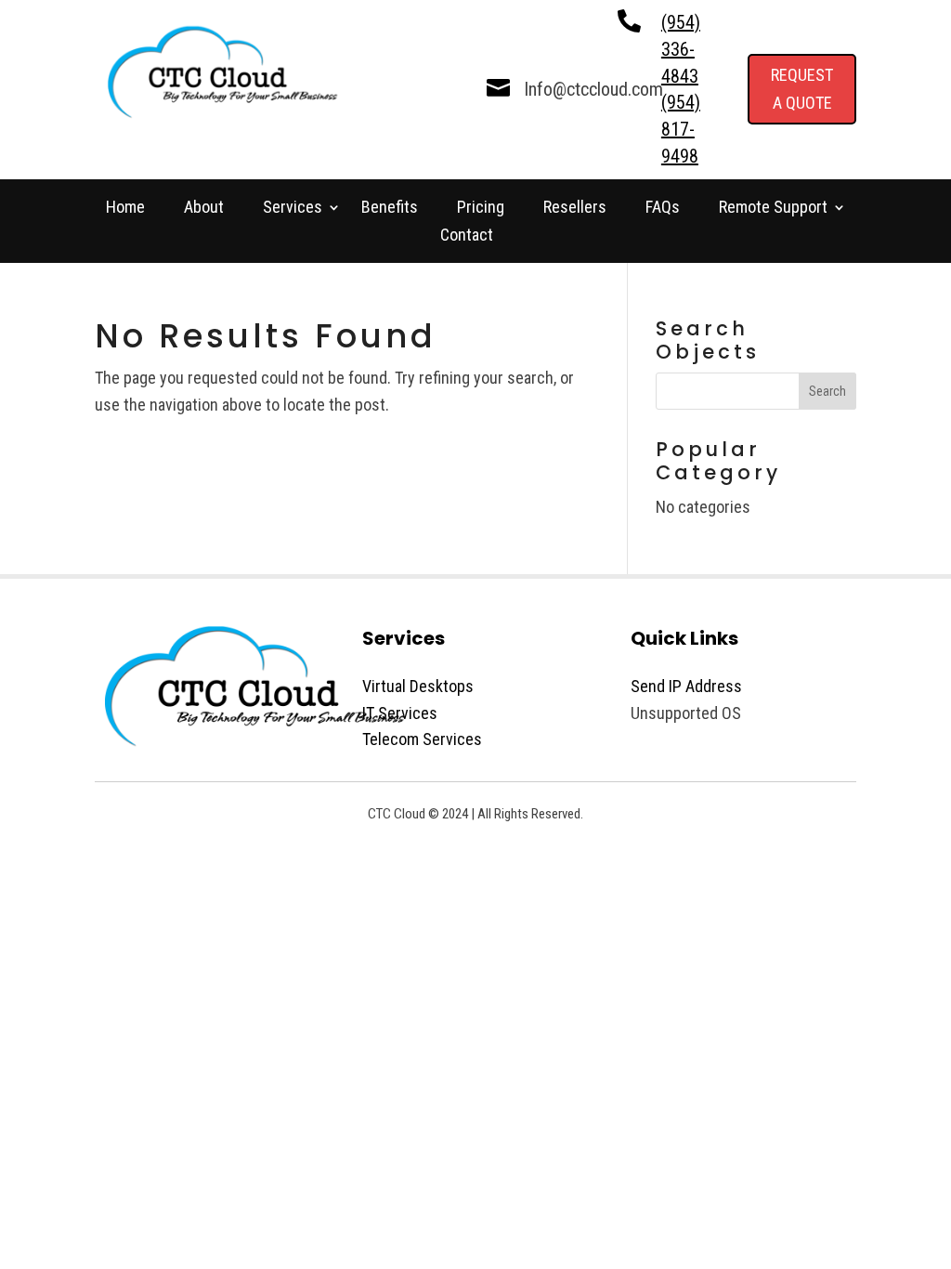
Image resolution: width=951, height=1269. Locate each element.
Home (125, 208)
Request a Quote (802, 89)
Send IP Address (686, 686)
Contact (466, 236)
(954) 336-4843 (680, 49)
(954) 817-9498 (680, 129)
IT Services (399, 713)
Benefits (389, 208)
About (204, 208)
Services (292, 208)
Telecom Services (422, 739)
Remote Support (773, 208)
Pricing (480, 208)
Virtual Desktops (418, 686)
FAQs (662, 208)
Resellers (574, 208)
